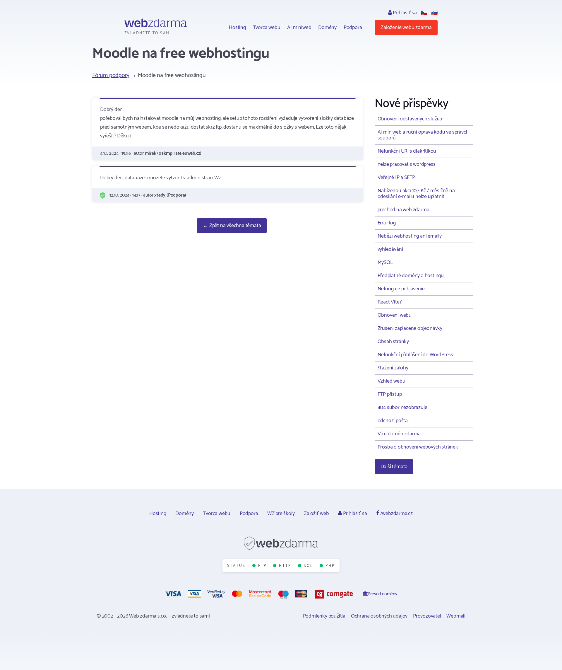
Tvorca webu (266, 27)
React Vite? (390, 302)
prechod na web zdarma (403, 209)
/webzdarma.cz (396, 513)
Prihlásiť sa (404, 12)
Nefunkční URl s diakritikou (407, 151)
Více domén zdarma (399, 433)
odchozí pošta (393, 420)
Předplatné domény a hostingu (411, 275)
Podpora (353, 27)
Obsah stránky (393, 341)
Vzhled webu (391, 381)
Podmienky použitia (324, 616)
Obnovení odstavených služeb (410, 119)
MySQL (385, 262)
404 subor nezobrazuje (402, 407)
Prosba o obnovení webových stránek (418, 447)
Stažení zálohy (393, 368)
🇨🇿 (424, 12)
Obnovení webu (395, 315)
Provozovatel (427, 616)
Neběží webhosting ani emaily (410, 236)
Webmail (455, 616)
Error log (387, 223)
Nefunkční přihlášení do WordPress (415, 354)
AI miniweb (299, 27)
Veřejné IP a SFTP (396, 177)
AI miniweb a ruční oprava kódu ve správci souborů (422, 135)
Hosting (237, 27)
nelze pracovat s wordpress (407, 164)
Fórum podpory (110, 75)
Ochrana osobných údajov (379, 616)
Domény (327, 27)
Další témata (394, 466)
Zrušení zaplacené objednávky (410, 328)
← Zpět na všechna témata (232, 225)
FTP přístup (390, 394)
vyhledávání (390, 249)
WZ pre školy (281, 513)
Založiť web (316, 513)
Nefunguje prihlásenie (401, 288)
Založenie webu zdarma (406, 27)
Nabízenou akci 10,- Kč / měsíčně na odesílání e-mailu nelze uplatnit (416, 193)
